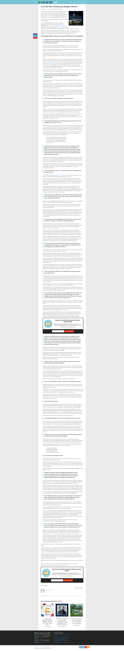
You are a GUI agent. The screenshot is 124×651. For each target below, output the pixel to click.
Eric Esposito (47, 9)
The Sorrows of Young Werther (53, 63)
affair (72, 507)
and (62, 175)
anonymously (61, 463)
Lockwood (47, 228)
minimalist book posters (38, 635)
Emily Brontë (49, 15)
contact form (41, 642)
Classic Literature (55, 9)
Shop (71, 2)
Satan (67, 160)
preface (65, 551)
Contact (83, 2)
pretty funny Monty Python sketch (55, 25)
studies (56, 394)
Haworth (58, 285)
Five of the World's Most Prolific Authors (61, 642)
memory (59, 397)
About (74, 2)
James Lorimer (51, 547)
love (71, 128)
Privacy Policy (46, 646)
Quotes (60, 9)
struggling (76, 314)
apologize (44, 551)
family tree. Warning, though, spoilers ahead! (55, 565)
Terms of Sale (41, 646)
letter (74, 485)
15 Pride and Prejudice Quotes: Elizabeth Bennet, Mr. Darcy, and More (61, 639)
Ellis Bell (48, 469)
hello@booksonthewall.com (39, 641)
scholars (61, 412)
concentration (53, 397)
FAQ (37, 646)
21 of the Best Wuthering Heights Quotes (61, 636)
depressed (71, 426)
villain (50, 376)
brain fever (65, 309)
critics (68, 513)
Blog (79, 2)
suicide (50, 67)
